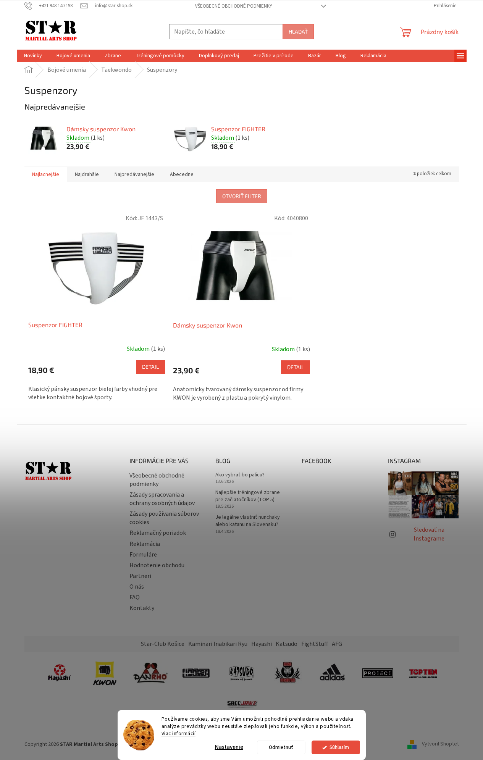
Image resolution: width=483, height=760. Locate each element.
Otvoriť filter (241, 196)
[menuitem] (33, 56)
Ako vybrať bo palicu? (240, 475)
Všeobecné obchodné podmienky (233, 6)
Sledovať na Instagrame (429, 534)
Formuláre (143, 554)
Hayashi (261, 644)
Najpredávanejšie (134, 174)
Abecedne (182, 174)
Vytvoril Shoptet (440, 744)
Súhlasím (339, 747)
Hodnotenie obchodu (156, 565)
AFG (337, 644)
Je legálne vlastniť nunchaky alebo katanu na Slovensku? (247, 521)
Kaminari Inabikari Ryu (217, 644)
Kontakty (141, 608)
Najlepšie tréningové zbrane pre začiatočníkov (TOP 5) (247, 496)
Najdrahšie (87, 174)
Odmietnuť (281, 747)
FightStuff (314, 644)
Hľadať (298, 31)
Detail (150, 366)
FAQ (134, 597)
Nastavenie (229, 747)
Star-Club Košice (162, 644)
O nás (136, 587)
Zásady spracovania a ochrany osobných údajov (162, 499)
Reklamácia (144, 544)
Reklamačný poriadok (157, 533)
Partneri (140, 576)
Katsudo (286, 644)
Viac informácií (179, 733)
